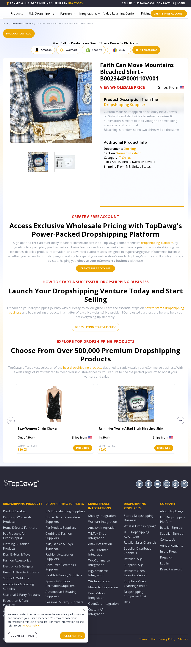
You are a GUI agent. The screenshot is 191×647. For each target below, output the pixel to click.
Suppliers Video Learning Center (135, 583)
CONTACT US (165, 3)
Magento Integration (103, 587)
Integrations (88, 14)
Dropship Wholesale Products (17, 519)
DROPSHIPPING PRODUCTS (22, 24)
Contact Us (167, 539)
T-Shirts (125, 158)
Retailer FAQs (133, 559)
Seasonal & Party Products (21, 595)
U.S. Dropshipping (41, 13)
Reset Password (171, 569)
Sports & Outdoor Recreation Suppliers (60, 583)
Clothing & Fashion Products (16, 546)
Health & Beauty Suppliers (64, 575)
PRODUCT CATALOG (19, 33)
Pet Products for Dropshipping (14, 535)
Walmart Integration (102, 522)
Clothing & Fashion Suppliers (59, 535)
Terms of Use (147, 639)
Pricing (146, 13)
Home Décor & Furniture (20, 528)
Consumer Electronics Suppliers (61, 567)
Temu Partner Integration (98, 552)
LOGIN (181, 3)
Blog (127, 602)
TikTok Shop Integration (97, 535)
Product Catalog (14, 511)
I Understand (72, 635)
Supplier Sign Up (172, 533)
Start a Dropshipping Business (139, 518)
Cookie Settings (22, 635)
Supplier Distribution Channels (138, 550)
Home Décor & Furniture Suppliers (63, 519)
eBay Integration (100, 544)
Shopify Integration (102, 516)
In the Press (168, 551)
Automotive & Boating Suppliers (61, 594)
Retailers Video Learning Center (135, 573)
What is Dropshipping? (140, 526)
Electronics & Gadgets (18, 566)
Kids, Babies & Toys (16, 554)
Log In (164, 563)
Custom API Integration (96, 612)
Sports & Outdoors (16, 578)
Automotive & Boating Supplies (18, 586)
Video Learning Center (119, 13)
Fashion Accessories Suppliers (59, 556)
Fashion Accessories (17, 560)
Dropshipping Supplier (124, 104)
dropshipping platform (157, 243)
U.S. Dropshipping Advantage (136, 534)
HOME (5, 24)
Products (16, 13)
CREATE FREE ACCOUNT (169, 13)
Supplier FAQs (133, 565)
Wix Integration (99, 581)
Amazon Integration (102, 528)
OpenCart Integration (103, 604)
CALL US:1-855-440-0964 (138, 3)
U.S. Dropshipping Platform (172, 519)
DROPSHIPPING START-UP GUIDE (95, 327)
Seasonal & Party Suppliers (64, 602)
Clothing (129, 149)
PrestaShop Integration (96, 595)
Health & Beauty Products (21, 572)
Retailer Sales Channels (140, 542)
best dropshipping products (82, 368)
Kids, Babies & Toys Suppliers (59, 546)
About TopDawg (171, 511)
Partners (66, 14)
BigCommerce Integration (98, 573)
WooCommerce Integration (99, 562)
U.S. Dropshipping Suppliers (65, 511)
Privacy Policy (30, 625)
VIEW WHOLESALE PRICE (122, 87)
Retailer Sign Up (171, 528)
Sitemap (183, 639)
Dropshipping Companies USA (135, 594)
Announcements (171, 545)
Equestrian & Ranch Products (16, 603)
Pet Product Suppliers (61, 528)
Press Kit (166, 557)
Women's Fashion (128, 153)
